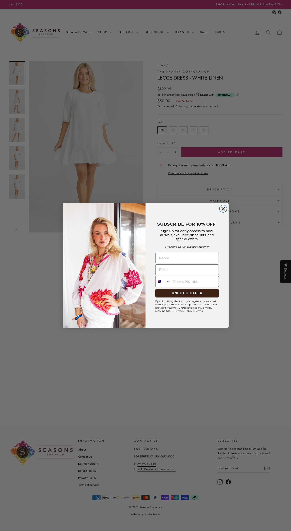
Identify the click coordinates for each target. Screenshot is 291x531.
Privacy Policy (183, 310)
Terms (199, 310)
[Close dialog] (223, 208)
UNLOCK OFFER (187, 293)
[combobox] (163, 281)
